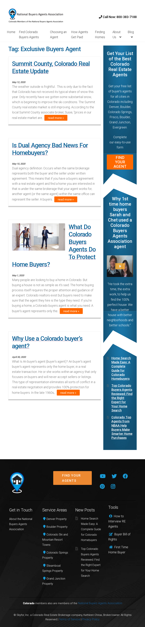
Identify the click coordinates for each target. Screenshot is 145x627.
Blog (131, 32)
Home (11, 32)
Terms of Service (69, 619)
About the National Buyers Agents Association (20, 524)
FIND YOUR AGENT (120, 162)
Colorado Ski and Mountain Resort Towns (55, 539)
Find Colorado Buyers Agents (29, 34)
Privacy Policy (91, 619)
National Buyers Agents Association (100, 603)
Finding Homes (100, 34)
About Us (116, 34)
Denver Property (57, 519)
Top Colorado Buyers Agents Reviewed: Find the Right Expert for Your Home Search (121, 398)
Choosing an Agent (58, 34)
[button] (72, 480)
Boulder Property (57, 526)
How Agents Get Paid (79, 34)
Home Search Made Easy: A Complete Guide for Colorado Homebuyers (91, 529)
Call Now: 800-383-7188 (119, 17)
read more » (56, 118)
